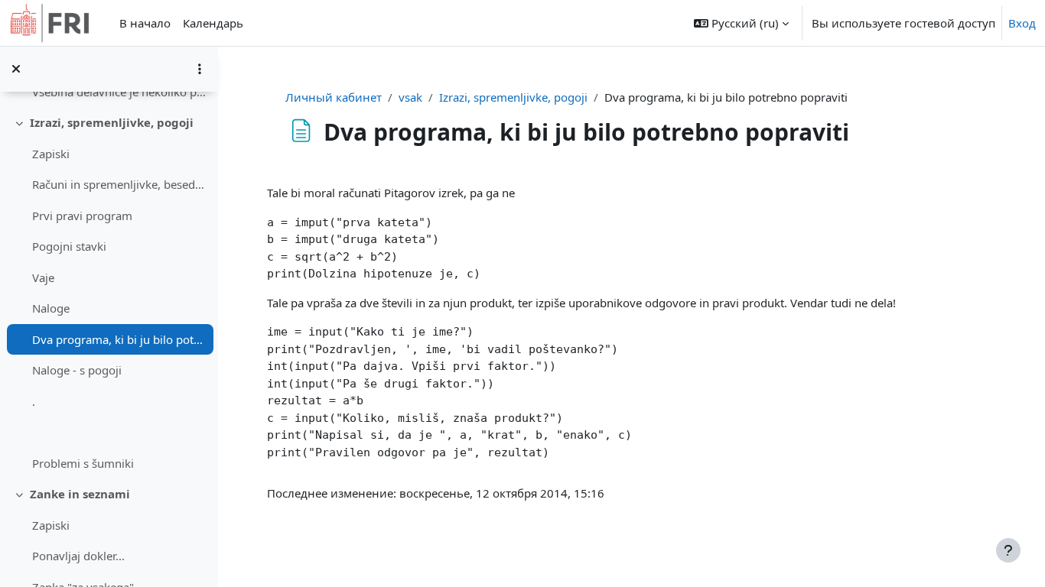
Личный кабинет (333, 97)
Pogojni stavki (69, 246)
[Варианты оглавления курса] (199, 69)
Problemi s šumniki (83, 463)
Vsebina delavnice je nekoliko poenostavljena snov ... (119, 91)
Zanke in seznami (80, 493)
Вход (1022, 23)
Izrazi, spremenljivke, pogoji (112, 122)
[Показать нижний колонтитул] (1008, 550)
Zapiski (51, 153)
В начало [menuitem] (145, 23)
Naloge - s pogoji (77, 370)
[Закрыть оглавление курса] (16, 69)
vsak (410, 97)
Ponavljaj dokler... (78, 555)
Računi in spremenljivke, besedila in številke (119, 184)
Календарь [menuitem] (213, 23)
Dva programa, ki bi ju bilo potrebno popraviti (119, 339)
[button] (741, 23)
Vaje (43, 277)
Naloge (51, 308)
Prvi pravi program (82, 215)
